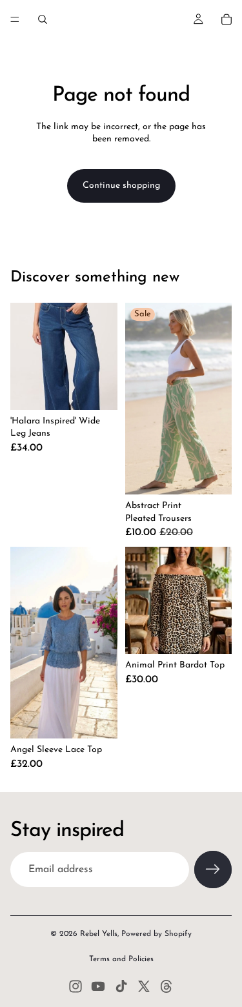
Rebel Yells (98, 934)
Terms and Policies (121, 959)
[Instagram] (75, 986)
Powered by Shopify (156, 934)
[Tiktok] (121, 986)
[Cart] (226, 19)
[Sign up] (213, 869)
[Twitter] (144, 986)
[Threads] (166, 986)
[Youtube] (98, 986)
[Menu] (15, 19)
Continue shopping (121, 185)
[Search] (42, 19)
